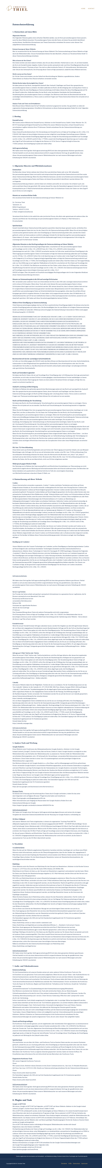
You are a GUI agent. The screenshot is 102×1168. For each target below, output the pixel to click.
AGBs (70, 1163)
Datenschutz (76, 1163)
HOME (83, 8)
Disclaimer (64, 1163)
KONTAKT (91, 8)
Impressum (84, 1163)
